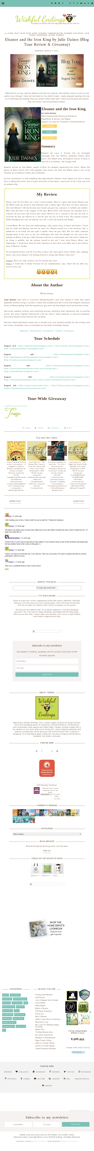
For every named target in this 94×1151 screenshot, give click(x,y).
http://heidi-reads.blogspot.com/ (72, 346)
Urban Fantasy (9, 1022)
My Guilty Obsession (44, 1035)
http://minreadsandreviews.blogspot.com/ (67, 366)
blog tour (26, 33)
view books (57, 798)
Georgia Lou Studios (69, 1141)
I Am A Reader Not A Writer (46, 1000)
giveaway (68, 33)
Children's (15, 995)
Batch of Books (41, 1008)
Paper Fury (39, 1029)
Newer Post (15, 501)
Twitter (59, 331)
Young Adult (8, 1026)
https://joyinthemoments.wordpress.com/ (25, 388)
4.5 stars (9, 33)
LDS (25, 1003)
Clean (34, 33)
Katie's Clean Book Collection (48, 1019)
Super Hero (19, 1014)
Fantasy (6, 1003)
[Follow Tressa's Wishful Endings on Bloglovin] (78, 1053)
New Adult (7, 1010)
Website (24, 331)
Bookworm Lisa (41, 1022)
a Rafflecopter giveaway (15, 406)
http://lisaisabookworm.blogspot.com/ (69, 377)
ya (4, 1030)
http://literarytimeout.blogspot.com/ (70, 386)
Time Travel (18, 1018)
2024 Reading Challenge (47, 785)
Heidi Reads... (41, 1006)
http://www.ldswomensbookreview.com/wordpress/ (30, 368)
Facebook (48, 331)
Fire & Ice (39, 1014)
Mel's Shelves (41, 1016)
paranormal (42, 35)
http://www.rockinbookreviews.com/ (57, 380)
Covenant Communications (50, 33)
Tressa (44, 788)
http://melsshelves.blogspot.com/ (21, 371)
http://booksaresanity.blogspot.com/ (23, 360)
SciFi (17, 1010)
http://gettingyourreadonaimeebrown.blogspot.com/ (31, 357)
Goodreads (35, 331)
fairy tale (21, 1026)
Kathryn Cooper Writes (45, 1043)
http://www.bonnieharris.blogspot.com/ (24, 349)
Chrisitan (7, 999)
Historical (78, 33)
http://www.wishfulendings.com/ (20, 380)
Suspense (7, 1018)
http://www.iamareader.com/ (34, 386)
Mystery (20, 1006)
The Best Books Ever (44, 1032)
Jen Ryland (40, 997)
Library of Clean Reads (45, 1046)
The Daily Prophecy (43, 1011)
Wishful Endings (39, 1141)
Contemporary (20, 999)
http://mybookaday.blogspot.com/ (35, 346)
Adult (17, 33)
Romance (60, 35)
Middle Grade (8, 1006)
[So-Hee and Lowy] (78, 816)
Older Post (78, 501)
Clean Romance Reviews (45, 1048)
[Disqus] (47, 541)
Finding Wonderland (44, 995)
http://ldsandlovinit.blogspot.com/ (71, 354)
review (52, 35)
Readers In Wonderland (45, 1038)
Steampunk (7, 1014)
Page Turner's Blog (43, 1040)
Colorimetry (40, 1003)
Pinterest (69, 331)
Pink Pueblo (53, 1135)
